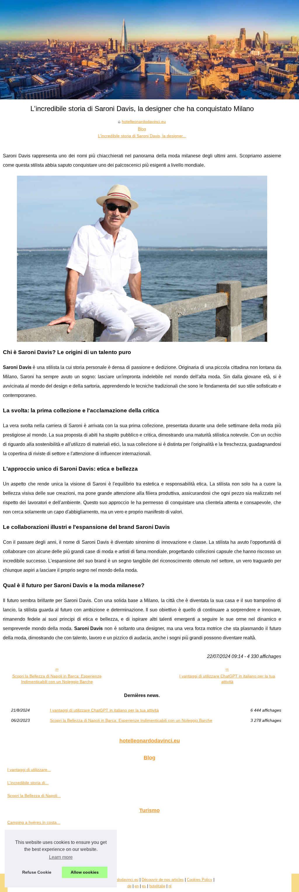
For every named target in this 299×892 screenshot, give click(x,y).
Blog (142, 128)
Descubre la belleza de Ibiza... (35, 835)
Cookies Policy (199, 879)
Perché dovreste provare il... (33, 848)
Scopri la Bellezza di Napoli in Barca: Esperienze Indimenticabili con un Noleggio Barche (57, 679)
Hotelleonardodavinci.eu (118, 879)
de (129, 886)
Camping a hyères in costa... (33, 822)
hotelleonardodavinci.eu (144, 121)
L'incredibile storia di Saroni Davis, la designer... (142, 135)
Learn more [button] (61, 857)
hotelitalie (157, 886)
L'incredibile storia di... (27, 782)
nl (169, 886)
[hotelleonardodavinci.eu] (149, 49)
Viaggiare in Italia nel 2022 (31, 861)
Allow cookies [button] (85, 872)
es (144, 886)
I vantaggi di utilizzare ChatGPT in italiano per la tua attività (227, 679)
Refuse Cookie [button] (36, 872)
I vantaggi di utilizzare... (29, 769)
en (137, 886)
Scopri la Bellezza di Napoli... (34, 795)
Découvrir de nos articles (163, 879)
